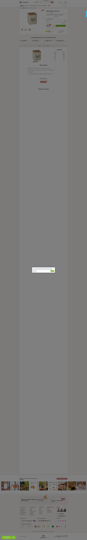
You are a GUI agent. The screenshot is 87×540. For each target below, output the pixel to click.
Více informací (50, 269)
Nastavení (34, 271)
